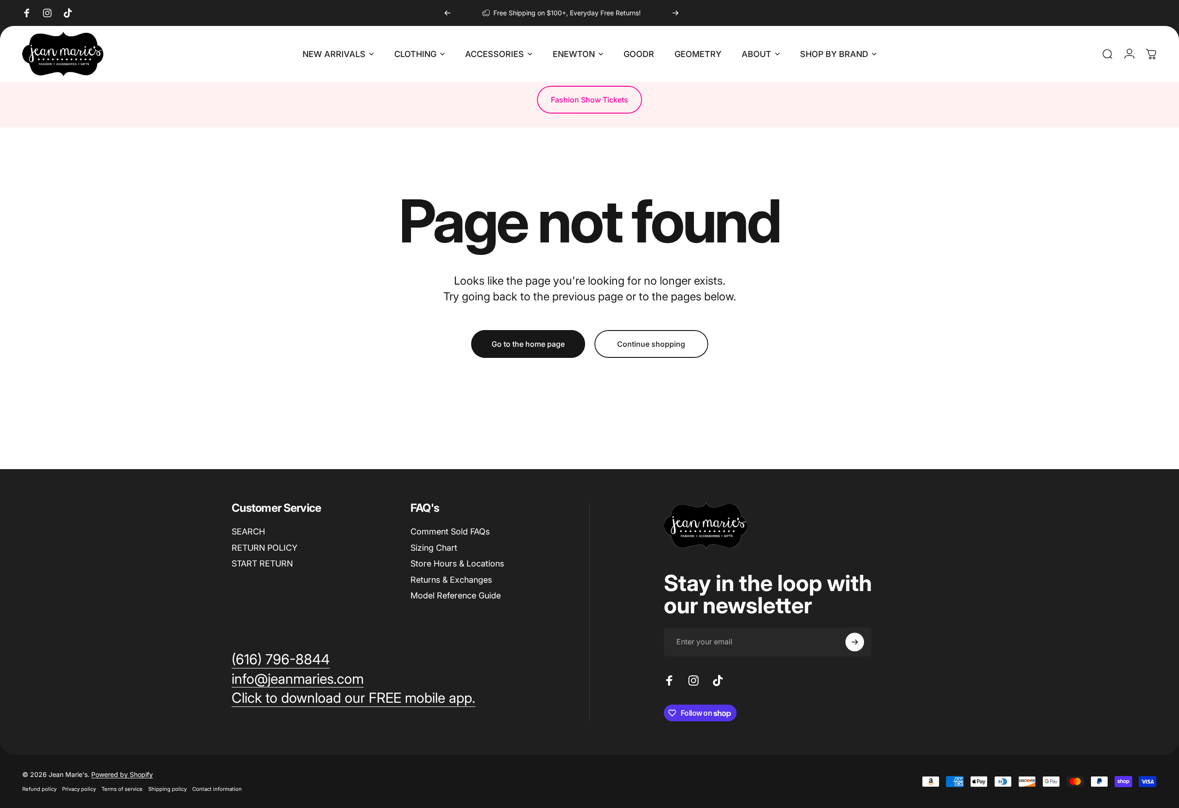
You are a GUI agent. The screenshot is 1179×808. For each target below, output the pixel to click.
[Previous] (447, 13)
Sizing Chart (433, 548)
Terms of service (122, 789)
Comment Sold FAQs (450, 531)
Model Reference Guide (455, 595)
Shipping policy (167, 789)
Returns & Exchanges (451, 580)
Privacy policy (79, 789)
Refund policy (39, 789)
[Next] (675, 13)
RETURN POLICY (264, 548)
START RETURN (262, 563)
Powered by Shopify (122, 774)
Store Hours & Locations (457, 563)
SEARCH (248, 531)
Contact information (217, 789)
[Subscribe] (854, 642)
